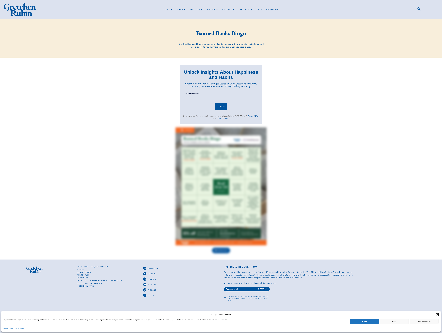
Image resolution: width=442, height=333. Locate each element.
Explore (211, 10)
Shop (259, 10)
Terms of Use (253, 116)
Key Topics (244, 10)
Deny (394, 321)
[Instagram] (144, 268)
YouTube (152, 285)
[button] (437, 314)
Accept (364, 321)
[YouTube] (144, 284)
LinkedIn (152, 279)
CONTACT (81, 269)
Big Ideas (227, 10)
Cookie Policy (8, 328)
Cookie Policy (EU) (86, 286)
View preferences (424, 321)
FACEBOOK (153, 274)
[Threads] (144, 290)
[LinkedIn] (144, 279)
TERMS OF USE (83, 275)
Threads (152, 290)
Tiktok (151, 295)
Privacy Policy (19, 328)
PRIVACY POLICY (84, 272)
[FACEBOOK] (144, 273)
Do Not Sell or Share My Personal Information (99, 280)
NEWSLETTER (82, 278)
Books (180, 10)
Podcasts (195, 10)
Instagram (153, 268)
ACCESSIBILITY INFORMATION (89, 283)
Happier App (272, 10)
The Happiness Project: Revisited (92, 267)
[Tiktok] (144, 295)
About (166, 10)
